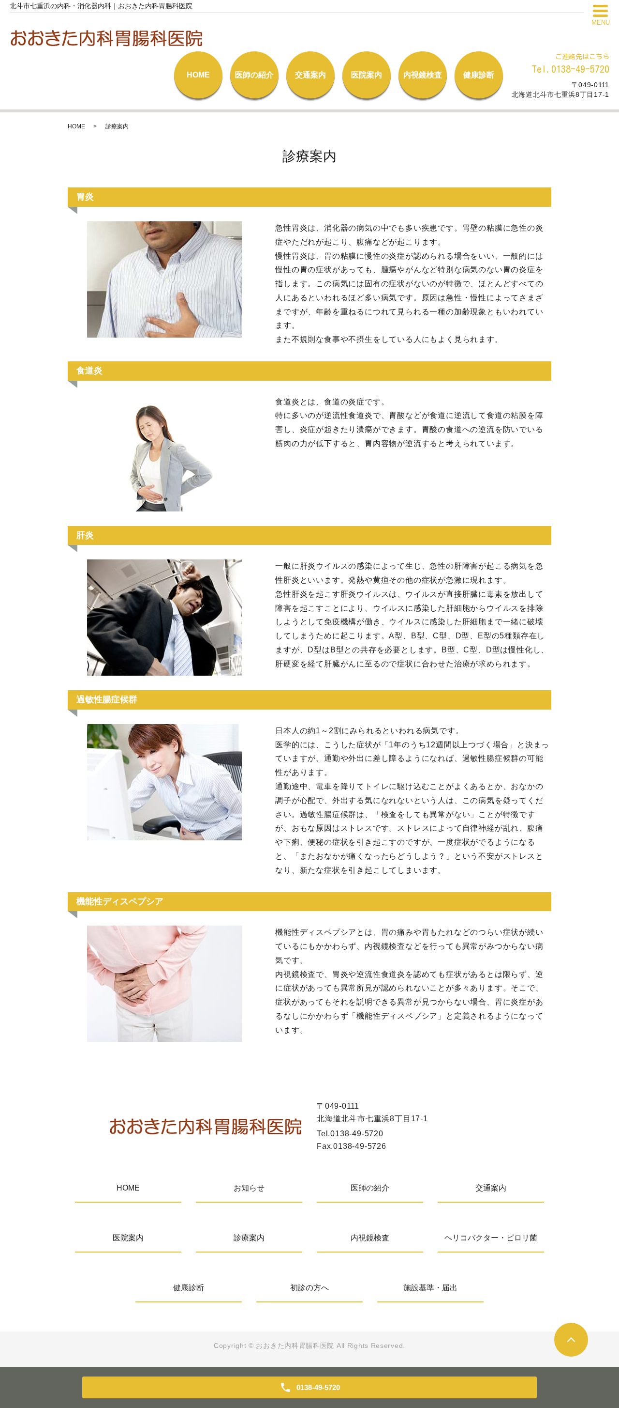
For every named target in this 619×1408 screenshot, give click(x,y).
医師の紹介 (254, 75)
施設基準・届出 (430, 1288)
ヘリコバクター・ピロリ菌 (490, 1238)
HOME (198, 75)
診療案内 (249, 1238)
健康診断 (478, 75)
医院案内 (366, 75)
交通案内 (310, 75)
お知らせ (249, 1188)
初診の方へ (309, 1288)
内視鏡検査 (422, 75)
